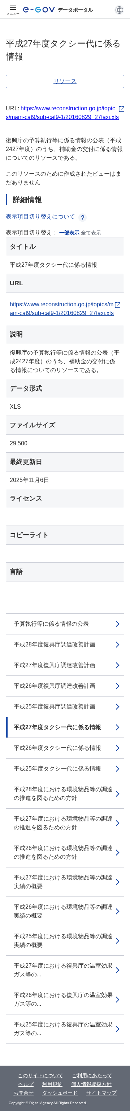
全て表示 (91, 233)
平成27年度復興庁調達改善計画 (54, 665)
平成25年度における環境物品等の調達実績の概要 (63, 940)
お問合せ (23, 1093)
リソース (65, 81)
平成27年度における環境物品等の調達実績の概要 (63, 881)
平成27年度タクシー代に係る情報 (57, 727)
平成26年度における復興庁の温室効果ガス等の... (63, 999)
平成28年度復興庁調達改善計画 (54, 644)
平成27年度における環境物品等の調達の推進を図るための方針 (63, 823)
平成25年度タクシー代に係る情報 (57, 768)
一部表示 (69, 233)
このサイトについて (40, 1075)
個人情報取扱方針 (91, 1084)
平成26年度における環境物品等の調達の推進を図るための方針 (63, 852)
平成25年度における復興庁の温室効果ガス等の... (63, 1028)
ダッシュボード (60, 1093)
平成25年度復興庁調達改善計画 (54, 706)
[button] (119, 10)
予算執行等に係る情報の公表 (51, 624)
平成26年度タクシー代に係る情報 (57, 748)
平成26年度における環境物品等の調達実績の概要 (63, 911)
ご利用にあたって (92, 1075)
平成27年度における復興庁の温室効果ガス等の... (63, 970)
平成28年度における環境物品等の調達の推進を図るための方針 (63, 793)
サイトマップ (101, 1093)
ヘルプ (26, 1084)
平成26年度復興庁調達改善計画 (54, 686)
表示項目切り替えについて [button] (40, 216)
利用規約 (52, 1084)
